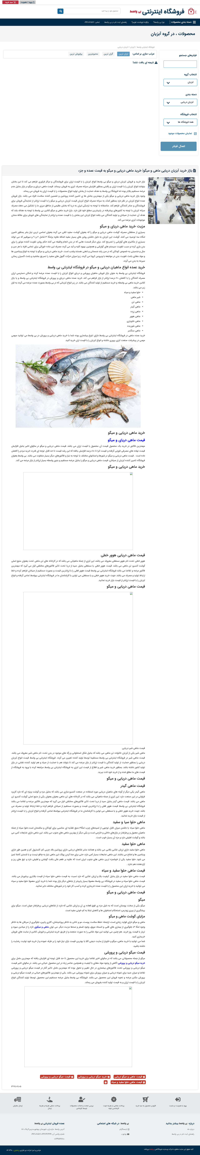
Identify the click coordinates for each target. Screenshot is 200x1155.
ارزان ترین (123, 54)
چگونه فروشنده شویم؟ (140, 22)
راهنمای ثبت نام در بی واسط (115, 22)
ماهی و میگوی (41, 927)
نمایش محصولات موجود (180, 133)
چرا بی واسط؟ (158, 22)
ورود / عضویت (27, 2)
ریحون (17, 1150)
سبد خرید (9, 2)
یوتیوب (124, 1134)
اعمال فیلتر (178, 146)
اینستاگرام (124, 1129)
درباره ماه (190, 1129)
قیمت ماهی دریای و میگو (126, 440)
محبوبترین (93, 54)
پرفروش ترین (76, 54)
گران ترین (108, 54)
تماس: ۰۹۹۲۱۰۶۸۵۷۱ (92, 22)
